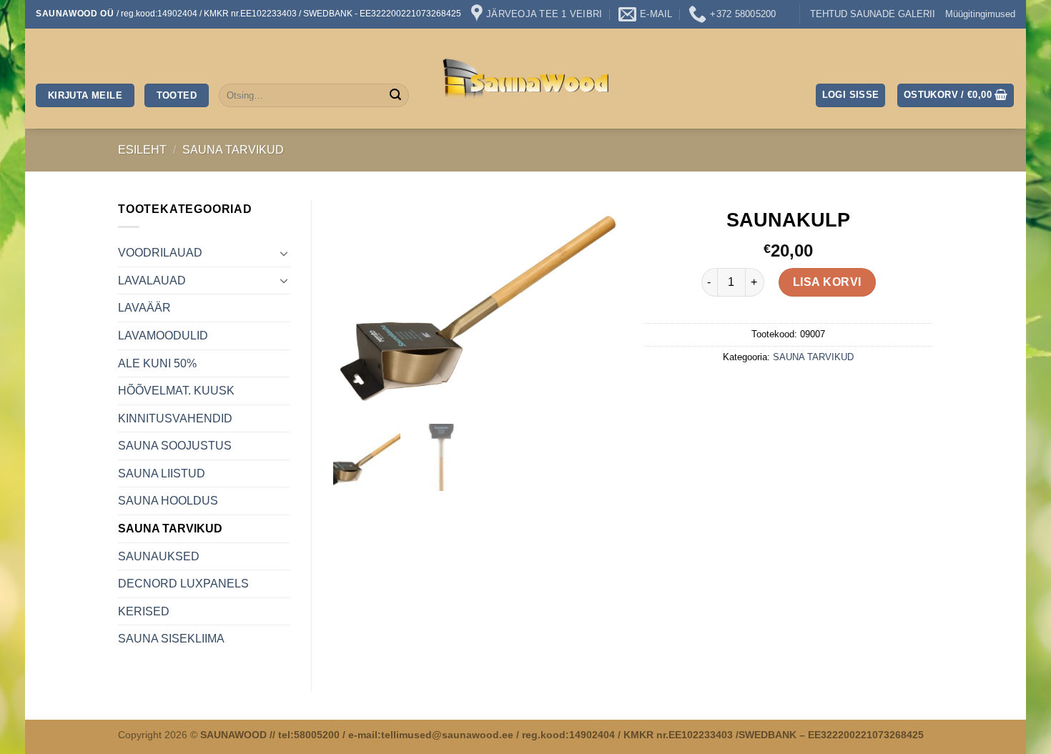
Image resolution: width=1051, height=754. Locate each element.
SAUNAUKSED (158, 556)
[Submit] (395, 96)
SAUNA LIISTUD (161, 473)
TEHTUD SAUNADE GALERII (872, 14)
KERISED (143, 611)
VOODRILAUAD (160, 253)
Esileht (142, 150)
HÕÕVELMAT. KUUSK (176, 391)
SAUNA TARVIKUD (233, 150)
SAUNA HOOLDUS (168, 501)
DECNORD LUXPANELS (183, 583)
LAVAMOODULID (163, 335)
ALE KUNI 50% (157, 363)
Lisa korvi (827, 282)
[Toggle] (284, 253)
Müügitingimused (980, 14)
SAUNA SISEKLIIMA (171, 639)
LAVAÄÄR (144, 308)
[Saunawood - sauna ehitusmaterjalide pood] (526, 79)
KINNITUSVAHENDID (175, 418)
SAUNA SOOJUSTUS (175, 446)
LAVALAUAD (152, 280)
